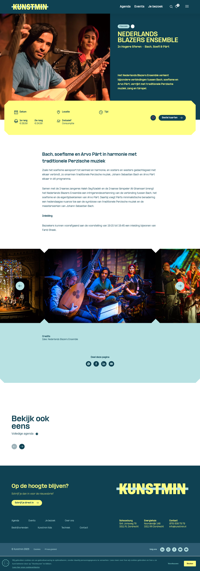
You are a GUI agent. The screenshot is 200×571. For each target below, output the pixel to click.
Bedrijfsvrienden (20, 528)
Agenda (125, 6)
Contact (84, 528)
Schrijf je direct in (24, 503)
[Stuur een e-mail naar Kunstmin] (186, 549)
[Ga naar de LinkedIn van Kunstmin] (162, 549)
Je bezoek (155, 6)
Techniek (65, 528)
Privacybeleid (51, 549)
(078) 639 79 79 (177, 524)
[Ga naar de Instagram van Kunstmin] (168, 549)
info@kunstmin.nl (177, 527)
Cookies (37, 549)
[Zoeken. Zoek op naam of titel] (171, 6)
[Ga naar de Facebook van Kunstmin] (174, 549)
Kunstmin (30, 7)
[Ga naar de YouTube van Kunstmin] (180, 549)
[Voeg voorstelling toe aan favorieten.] (153, 118)
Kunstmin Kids (45, 528)
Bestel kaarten (169, 118)
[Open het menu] (186, 6)
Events (139, 6)
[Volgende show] (22, 446)
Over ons (69, 521)
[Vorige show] (14, 446)
